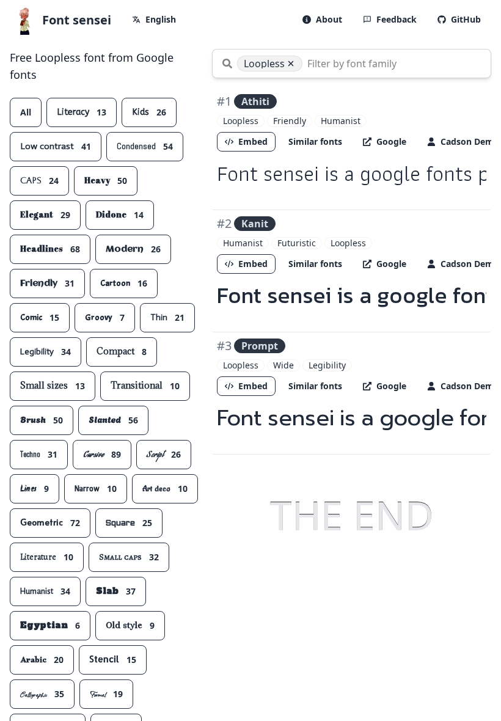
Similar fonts (315, 141)
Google (391, 141)
